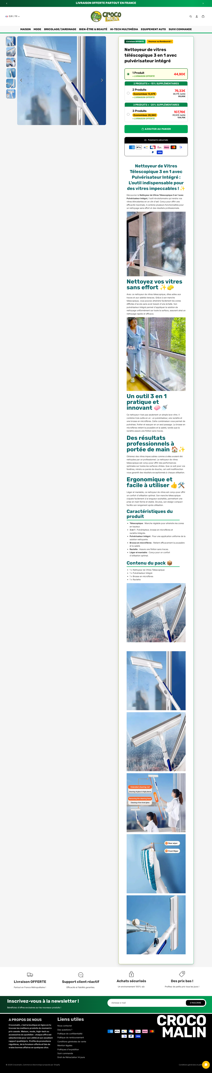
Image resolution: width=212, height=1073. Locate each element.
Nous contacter (64, 1025)
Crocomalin (17, 1065)
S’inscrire (195, 1002)
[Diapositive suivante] (203, 3)
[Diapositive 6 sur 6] (11, 94)
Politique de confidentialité (69, 1033)
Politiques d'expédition (68, 1049)
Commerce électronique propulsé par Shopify (41, 1065)
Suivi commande (65, 1053)
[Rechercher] (190, 16)
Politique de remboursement (70, 1037)
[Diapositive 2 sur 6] (11, 52)
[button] (156, 74)
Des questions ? (64, 1029)
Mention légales (64, 1045)
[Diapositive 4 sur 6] (11, 73)
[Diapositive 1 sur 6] (11, 41)
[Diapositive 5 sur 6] (11, 83)
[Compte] (197, 16)
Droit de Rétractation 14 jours (71, 1057)
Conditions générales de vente (71, 1041)
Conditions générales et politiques (192, 1065)
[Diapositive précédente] (7, 3)
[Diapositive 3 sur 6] (11, 62)
